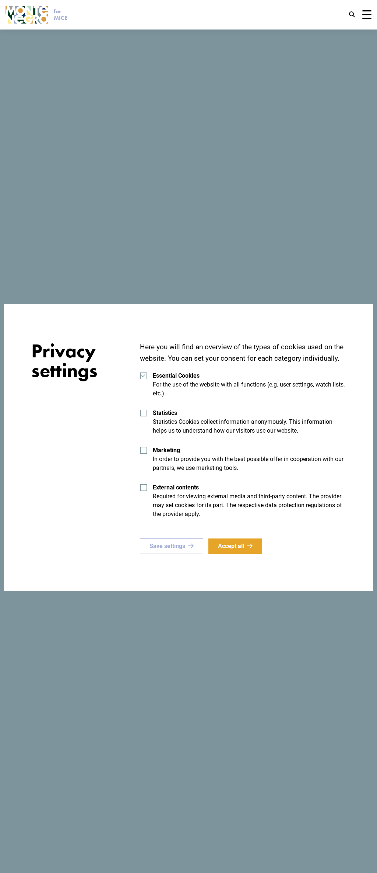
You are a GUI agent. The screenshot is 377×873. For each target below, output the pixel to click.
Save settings (167, 546)
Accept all (231, 546)
